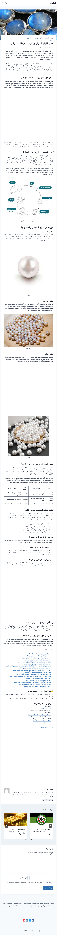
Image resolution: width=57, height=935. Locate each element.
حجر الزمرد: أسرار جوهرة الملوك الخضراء (40, 654)
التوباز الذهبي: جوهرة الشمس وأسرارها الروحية (38, 678)
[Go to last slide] (50, 826)
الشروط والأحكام (7, 903)
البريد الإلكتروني (22, 878)
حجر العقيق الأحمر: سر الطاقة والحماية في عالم (38, 656)
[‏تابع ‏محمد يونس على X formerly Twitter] (49, 800)
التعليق (51, 854)
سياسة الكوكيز (27, 903)
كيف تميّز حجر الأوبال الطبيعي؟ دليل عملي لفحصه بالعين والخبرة (34, 684)
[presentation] (41, 819)
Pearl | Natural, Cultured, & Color (42, 721)
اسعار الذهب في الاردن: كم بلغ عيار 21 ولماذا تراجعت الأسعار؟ (16, 831)
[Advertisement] (28, 101)
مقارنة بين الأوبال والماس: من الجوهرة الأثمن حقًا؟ (38, 672)
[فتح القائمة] (2, 3)
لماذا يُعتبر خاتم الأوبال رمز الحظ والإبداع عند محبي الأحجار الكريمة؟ (33, 674)
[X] (30, 920)
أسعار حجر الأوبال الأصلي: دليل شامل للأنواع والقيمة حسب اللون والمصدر (32, 670)
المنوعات (47, 38)
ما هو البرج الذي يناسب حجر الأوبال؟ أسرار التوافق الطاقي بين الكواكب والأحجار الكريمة (28, 666)
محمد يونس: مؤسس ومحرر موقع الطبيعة (43, 903)
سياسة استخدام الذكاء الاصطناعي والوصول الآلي (16, 906)
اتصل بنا (26, 908)
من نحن (31, 908)
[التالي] (6, 826)
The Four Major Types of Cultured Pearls (39, 715)
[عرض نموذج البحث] (6, 3)
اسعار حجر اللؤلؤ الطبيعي (46, 727)
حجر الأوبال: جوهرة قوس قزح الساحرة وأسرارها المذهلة (36, 658)
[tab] (31, 839)
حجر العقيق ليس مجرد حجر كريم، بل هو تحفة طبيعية (37, 664)
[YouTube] (24, 920)
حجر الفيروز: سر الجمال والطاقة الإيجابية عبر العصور (37, 660)
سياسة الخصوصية (35, 906)
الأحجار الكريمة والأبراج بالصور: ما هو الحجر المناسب (37, 686)
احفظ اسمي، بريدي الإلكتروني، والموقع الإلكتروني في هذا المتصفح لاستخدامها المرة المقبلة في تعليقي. (29, 882)
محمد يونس (47, 47)
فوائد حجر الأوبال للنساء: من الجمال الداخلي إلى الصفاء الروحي (34, 662)
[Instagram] (27, 920)
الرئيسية (51, 38)
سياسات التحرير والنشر (47, 906)
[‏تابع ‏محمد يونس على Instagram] (46, 800)
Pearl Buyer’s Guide (45, 708)
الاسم (51, 878)
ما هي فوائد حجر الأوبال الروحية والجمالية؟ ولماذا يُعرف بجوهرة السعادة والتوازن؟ (30, 676)
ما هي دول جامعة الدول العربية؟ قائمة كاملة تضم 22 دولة (41, 831)
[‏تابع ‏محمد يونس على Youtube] (43, 800)
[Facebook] (33, 920)
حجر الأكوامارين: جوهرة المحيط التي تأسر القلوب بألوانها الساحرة (34, 668)
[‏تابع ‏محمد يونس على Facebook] (52, 800)
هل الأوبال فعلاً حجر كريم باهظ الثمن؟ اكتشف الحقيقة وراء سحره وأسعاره (32, 682)
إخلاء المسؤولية (18, 903)
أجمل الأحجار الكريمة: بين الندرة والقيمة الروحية (38, 680)
